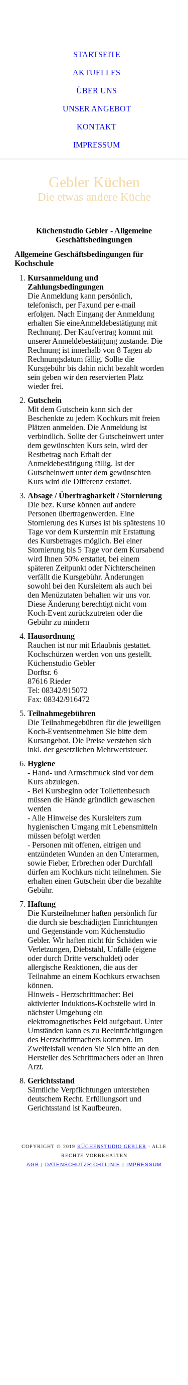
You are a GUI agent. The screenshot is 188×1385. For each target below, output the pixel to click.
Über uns (96, 90)
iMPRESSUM (143, 1164)
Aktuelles (96, 72)
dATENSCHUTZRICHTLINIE (82, 1164)
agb (33, 1164)
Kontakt (96, 126)
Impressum (96, 145)
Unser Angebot (97, 108)
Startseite (96, 54)
